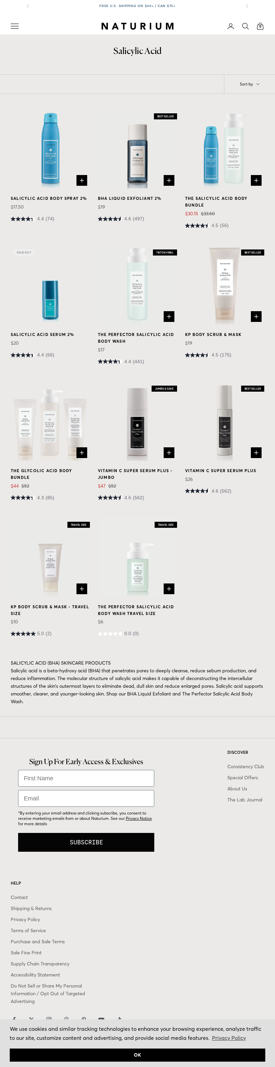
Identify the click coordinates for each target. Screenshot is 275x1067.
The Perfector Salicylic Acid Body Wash (136, 338)
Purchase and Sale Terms (38, 942)
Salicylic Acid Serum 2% (42, 334)
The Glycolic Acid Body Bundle (41, 474)
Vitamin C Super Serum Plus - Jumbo (135, 474)
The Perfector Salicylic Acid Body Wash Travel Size (136, 610)
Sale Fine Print (26, 953)
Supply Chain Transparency (40, 964)
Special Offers (242, 778)
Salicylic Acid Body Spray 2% (49, 198)
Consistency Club (245, 767)
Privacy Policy (25, 919)
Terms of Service (28, 931)
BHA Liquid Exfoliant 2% (130, 198)
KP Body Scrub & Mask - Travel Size (50, 610)
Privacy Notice (139, 818)
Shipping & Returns (31, 908)
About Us (237, 789)
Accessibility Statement (35, 975)
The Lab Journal (244, 800)
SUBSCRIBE (86, 842)
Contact (19, 897)
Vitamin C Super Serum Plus (220, 470)
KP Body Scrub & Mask (213, 334)
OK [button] (137, 1055)
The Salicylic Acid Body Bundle (216, 202)
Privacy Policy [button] (229, 1037)
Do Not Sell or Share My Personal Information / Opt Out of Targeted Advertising (48, 993)
